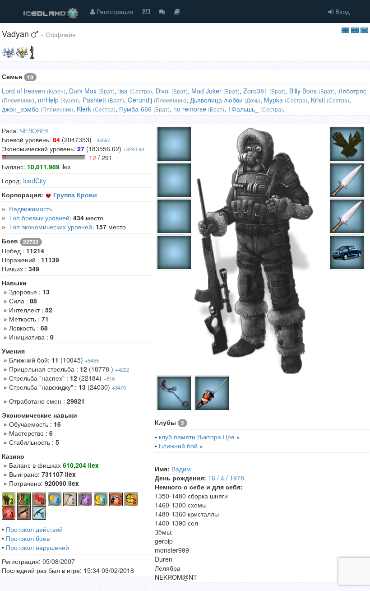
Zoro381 (255, 90)
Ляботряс (352, 90)
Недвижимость (30, 208)
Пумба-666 (135, 108)
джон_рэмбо (20, 108)
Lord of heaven (23, 90)
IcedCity (34, 180)
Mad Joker (206, 90)
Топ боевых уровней (39, 217)
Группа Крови (75, 194)
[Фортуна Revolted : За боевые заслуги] (32, 51)
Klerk (84, 108)
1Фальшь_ (243, 108)
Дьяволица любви (216, 99)
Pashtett (94, 99)
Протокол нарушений (37, 547)
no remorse (189, 108)
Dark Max (83, 90)
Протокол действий (34, 529)
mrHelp (48, 99)
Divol (163, 90)
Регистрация (114, 11)
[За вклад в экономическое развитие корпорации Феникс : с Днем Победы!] (8, 51)
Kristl (318, 99)
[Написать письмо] (364, 29)
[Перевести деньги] (355, 29)
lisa (123, 90)
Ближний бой (178, 445)
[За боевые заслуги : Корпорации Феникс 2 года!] (22, 51)
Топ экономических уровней (50, 226)
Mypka (273, 99)
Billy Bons (303, 90)
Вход (341, 11)
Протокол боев (28, 538)
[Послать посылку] (345, 29)
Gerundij (140, 99)
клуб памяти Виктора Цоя (197, 436)
